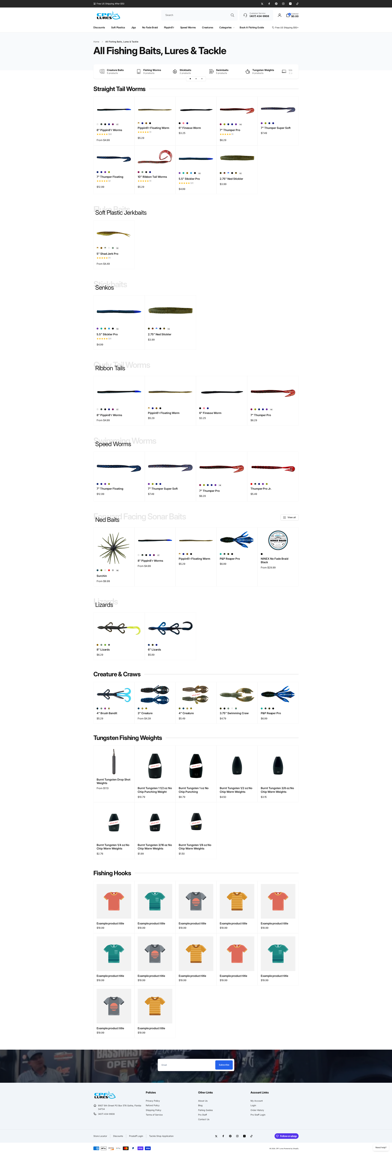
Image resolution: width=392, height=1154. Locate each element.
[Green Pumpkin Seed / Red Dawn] (224, 173)
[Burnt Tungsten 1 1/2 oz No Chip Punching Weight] (155, 777)
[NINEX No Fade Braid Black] (278, 544)
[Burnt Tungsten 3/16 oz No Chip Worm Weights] (155, 834)
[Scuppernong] (109, 570)
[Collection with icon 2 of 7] (196, 78)
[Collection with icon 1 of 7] (190, 78)
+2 (240, 173)
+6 (117, 570)
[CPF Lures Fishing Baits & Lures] (104, 1098)
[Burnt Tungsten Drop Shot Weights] (114, 769)
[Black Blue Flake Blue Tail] (97, 708)
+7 (117, 124)
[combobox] (199, 15)
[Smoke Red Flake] (113, 570)
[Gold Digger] (142, 708)
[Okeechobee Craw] (236, 708)
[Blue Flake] (228, 124)
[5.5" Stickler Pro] (196, 162)
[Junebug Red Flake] (236, 124)
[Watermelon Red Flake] (142, 172)
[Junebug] (109, 124)
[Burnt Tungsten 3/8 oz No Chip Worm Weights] (278, 777)
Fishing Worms (152, 70)
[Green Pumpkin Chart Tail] (187, 173)
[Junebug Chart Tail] (105, 708)
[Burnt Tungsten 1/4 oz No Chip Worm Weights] (114, 834)
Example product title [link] (110, 923)
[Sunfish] (146, 708)
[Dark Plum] (113, 124)
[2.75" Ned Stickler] (237, 162)
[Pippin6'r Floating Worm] (155, 113)
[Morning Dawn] (228, 173)
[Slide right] (291, 71)
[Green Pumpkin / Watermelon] (180, 708)
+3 (199, 173)
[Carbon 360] (183, 173)
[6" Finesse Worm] (196, 113)
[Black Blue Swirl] (149, 645)
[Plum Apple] (221, 124)
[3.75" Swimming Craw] (237, 698)
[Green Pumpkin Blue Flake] (146, 123)
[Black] (180, 123)
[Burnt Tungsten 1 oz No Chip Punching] (196, 777)
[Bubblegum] (183, 123)
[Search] (232, 15)
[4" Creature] (196, 698)
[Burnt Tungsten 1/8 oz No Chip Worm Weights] (196, 834)
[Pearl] (109, 248)
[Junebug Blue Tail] (180, 173)
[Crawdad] (236, 173)
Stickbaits (185, 70)
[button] (292, 15)
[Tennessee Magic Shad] (138, 123)
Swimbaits (222, 70)
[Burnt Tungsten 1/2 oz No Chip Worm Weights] (237, 777)
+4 (240, 124)
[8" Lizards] (119, 635)
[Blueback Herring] (105, 248)
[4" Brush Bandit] (114, 698)
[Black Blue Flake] (105, 124)
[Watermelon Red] (224, 124)
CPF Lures (279, 1148)
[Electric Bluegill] (191, 173)
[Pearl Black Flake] (105, 570)
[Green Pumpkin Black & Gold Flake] (101, 570)
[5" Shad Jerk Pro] (114, 237)
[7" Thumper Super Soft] (278, 113)
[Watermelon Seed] (97, 570)
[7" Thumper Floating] (114, 162)
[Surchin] (114, 559)
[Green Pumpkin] (221, 173)
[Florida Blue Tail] (97, 124)
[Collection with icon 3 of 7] (202, 78)
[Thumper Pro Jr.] (273, 474)
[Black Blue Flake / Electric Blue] (138, 708)
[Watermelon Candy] (105, 645)
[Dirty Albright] (101, 124)
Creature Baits (115, 70)
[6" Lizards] (170, 635)
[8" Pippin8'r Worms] (114, 113)
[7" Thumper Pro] (237, 113)
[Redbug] (251, 484)
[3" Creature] (155, 698)
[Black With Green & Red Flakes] (146, 172)
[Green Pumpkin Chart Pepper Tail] (109, 708)
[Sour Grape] (109, 645)
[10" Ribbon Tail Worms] (155, 162)
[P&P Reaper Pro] (237, 544)
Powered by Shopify (291, 1148)
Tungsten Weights (263, 70)
